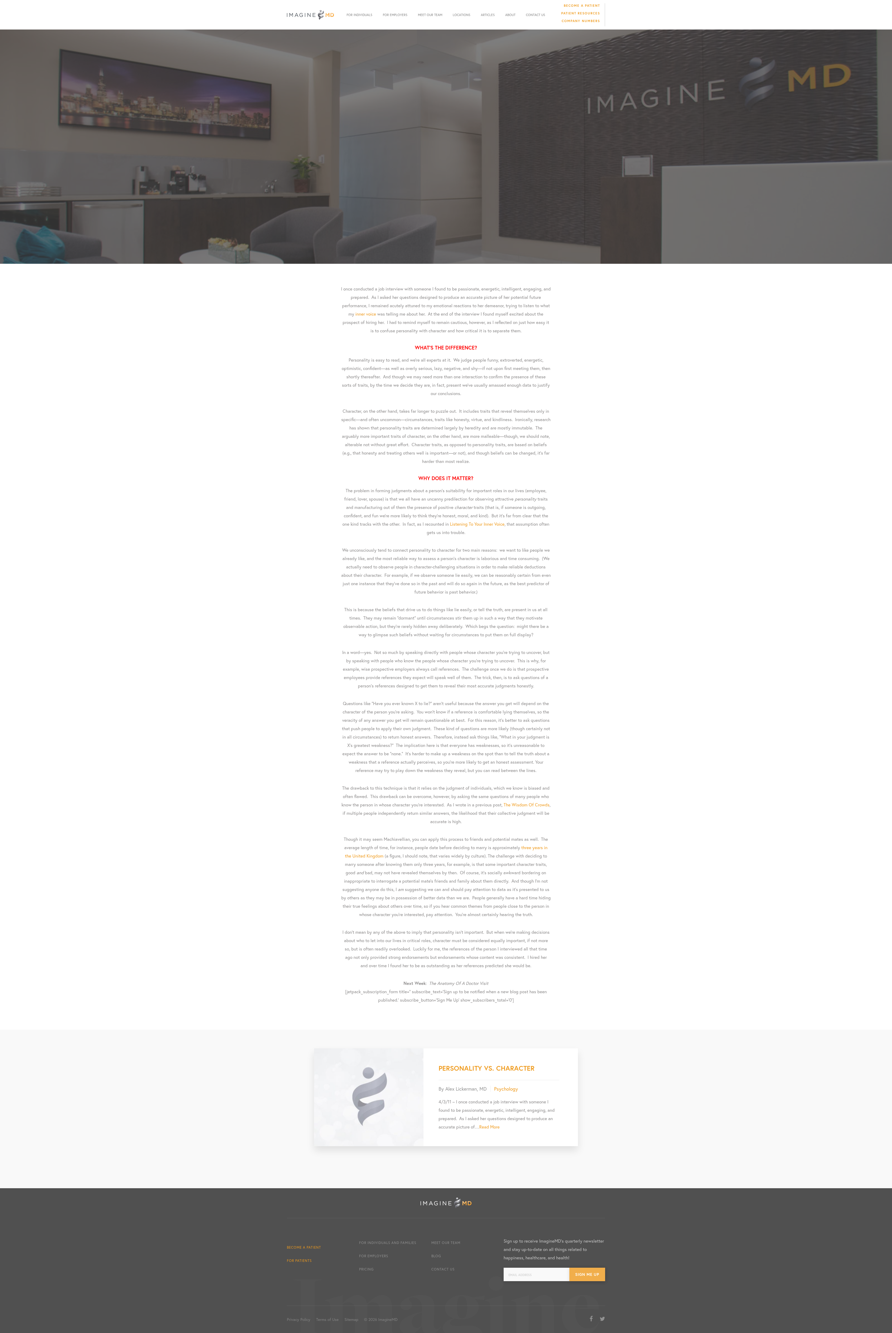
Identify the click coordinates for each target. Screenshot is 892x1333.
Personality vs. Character (487, 1068)
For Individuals (359, 15)
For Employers (395, 15)
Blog (436, 1256)
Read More (489, 1127)
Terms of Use (327, 1319)
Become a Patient (582, 5)
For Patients (299, 1260)
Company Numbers (581, 21)
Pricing (366, 1269)
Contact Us (535, 15)
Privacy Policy (298, 1319)
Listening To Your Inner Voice (477, 524)
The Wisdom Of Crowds (527, 805)
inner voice (365, 314)
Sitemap (351, 1319)
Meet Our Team (430, 15)
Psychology (506, 1089)
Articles (488, 15)
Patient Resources (580, 13)
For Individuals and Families (387, 1242)
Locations (461, 15)
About (510, 15)
